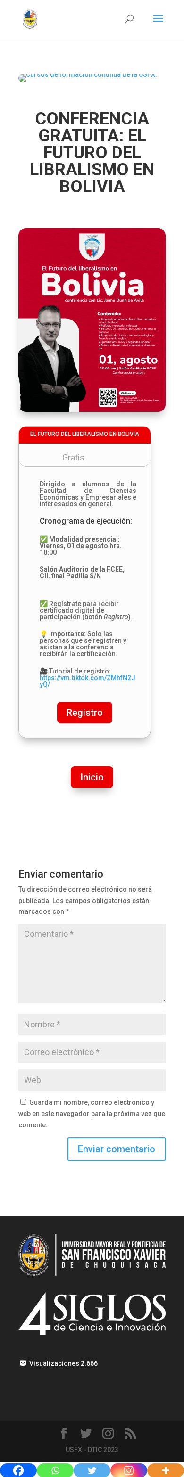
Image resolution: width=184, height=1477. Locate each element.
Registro (85, 712)
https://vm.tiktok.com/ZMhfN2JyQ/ (87, 681)
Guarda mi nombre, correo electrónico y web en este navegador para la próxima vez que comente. (91, 1114)
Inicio (92, 777)
